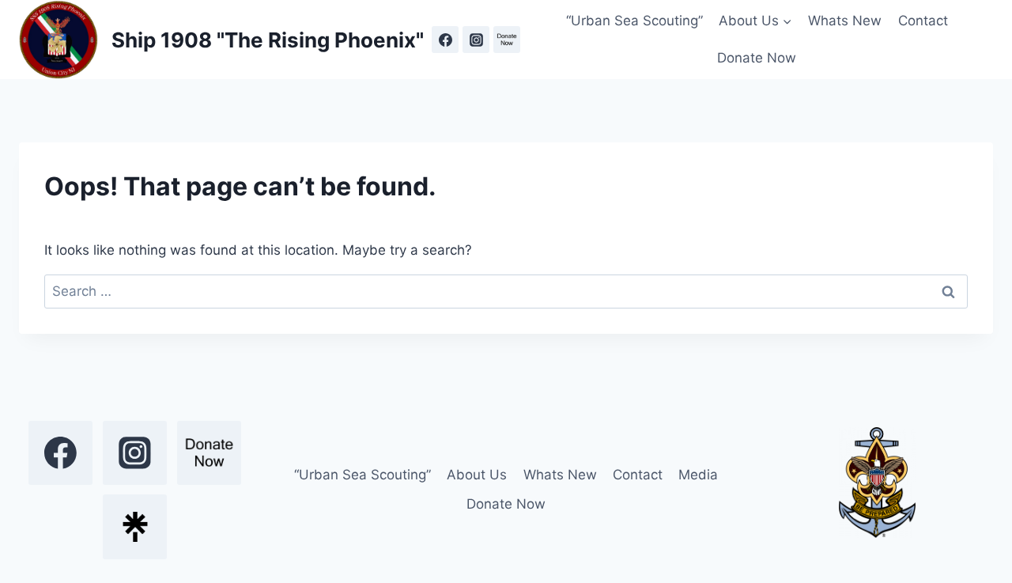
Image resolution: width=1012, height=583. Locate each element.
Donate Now (756, 58)
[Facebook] (445, 39)
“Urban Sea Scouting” (634, 20)
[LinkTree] (135, 526)
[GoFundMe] (506, 39)
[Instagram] (476, 39)
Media (698, 475)
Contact (923, 20)
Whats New (845, 20)
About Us (477, 475)
